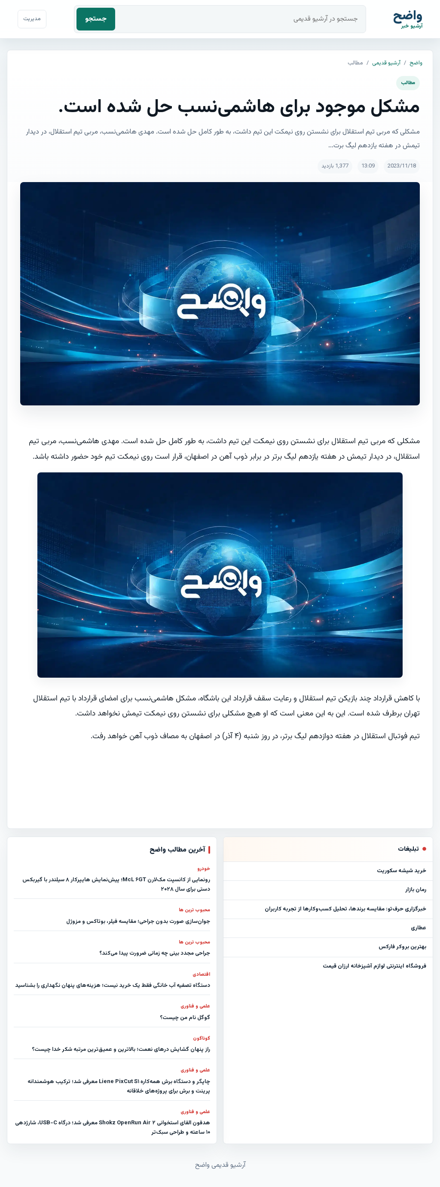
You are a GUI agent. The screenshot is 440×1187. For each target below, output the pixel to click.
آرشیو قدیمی (386, 63)
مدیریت (32, 19)
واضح (415, 63)
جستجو (96, 19)
